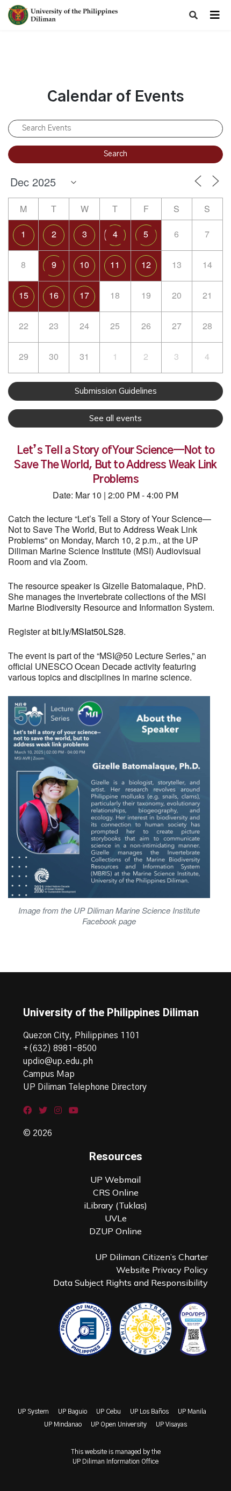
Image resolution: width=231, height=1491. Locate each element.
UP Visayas (171, 1424)
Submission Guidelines (116, 391)
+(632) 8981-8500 (60, 1048)
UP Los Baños (149, 1411)
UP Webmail (115, 1179)
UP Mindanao (63, 1424)
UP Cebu (108, 1411)
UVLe (116, 1218)
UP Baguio (72, 1411)
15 (23, 295)
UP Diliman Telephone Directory (85, 1087)
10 (84, 264)
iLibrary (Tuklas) (115, 1205)
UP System (33, 1411)
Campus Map (49, 1074)
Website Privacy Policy (162, 1269)
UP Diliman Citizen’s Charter (151, 1256)
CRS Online (116, 1192)
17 (84, 295)
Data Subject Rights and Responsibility (130, 1282)
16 (54, 295)
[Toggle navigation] (215, 15)
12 (146, 264)
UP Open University (119, 1424)
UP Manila (192, 1411)
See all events (115, 418)
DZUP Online (115, 1231)
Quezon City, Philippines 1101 (81, 1035)
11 (115, 264)
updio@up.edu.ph (58, 1061)
